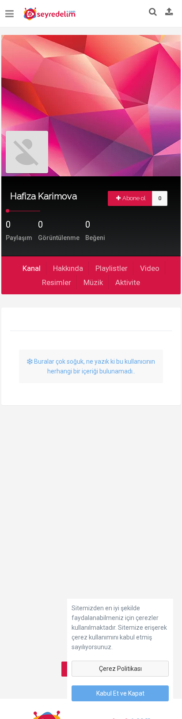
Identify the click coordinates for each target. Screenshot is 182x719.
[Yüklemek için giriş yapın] (169, 12)
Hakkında (68, 268)
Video (149, 268)
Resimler (56, 282)
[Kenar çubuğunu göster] (11, 10)
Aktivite (127, 282)
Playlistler (111, 268)
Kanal (32, 268)
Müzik (93, 282)
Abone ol (134, 198)
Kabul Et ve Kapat (120, 693)
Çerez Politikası (120, 668)
